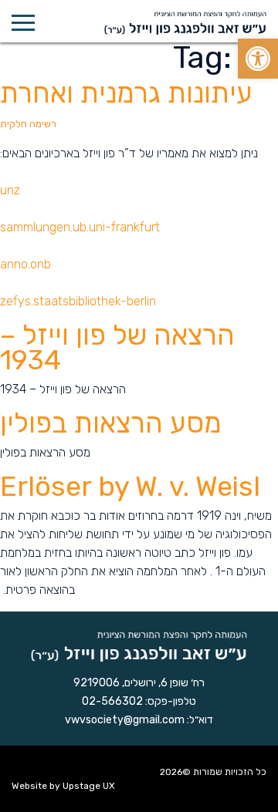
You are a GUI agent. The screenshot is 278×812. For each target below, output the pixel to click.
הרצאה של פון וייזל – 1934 (117, 347)
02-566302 (112, 701)
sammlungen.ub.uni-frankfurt (80, 227)
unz (10, 190)
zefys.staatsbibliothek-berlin (78, 301)
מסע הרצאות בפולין (111, 423)
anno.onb (25, 264)
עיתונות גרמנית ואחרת (126, 103)
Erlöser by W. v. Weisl (130, 486)
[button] (258, 59)
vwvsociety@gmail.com (125, 719)
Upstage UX (89, 785)
